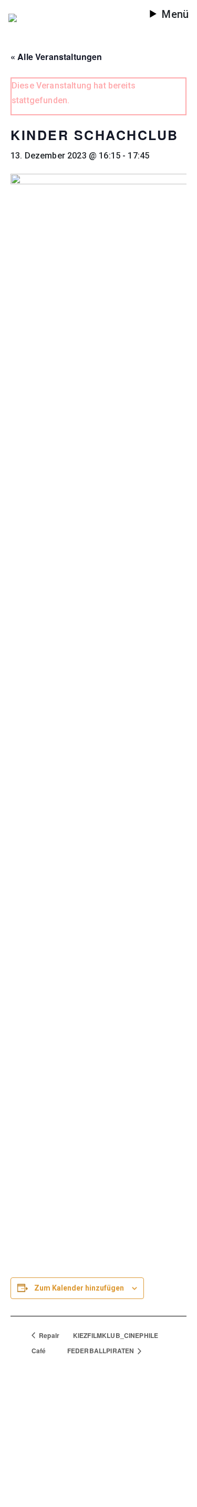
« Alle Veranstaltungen (56, 57)
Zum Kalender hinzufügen (79, 1288)
